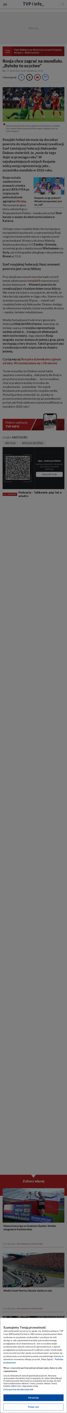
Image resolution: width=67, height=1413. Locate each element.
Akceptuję (33, 1397)
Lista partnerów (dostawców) (18, 1389)
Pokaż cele (33, 1407)
